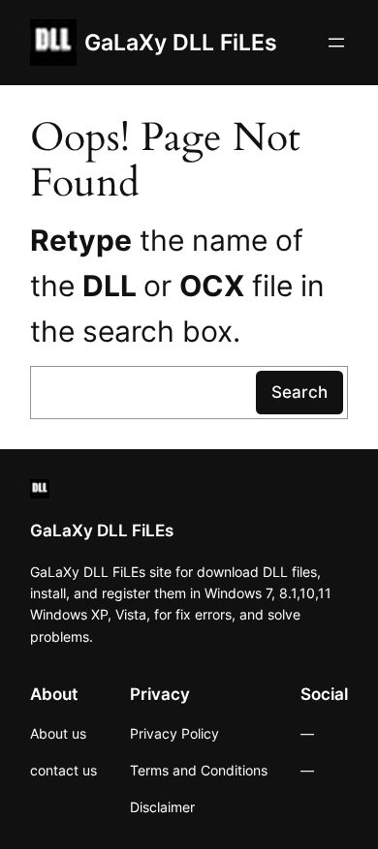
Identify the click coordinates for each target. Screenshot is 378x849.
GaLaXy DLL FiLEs (180, 42)
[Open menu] (336, 42)
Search (299, 392)
